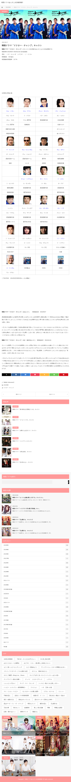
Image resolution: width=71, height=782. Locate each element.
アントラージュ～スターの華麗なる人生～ (53, 667)
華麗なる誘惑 (58, 707)
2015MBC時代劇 (36, 589)
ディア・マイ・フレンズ (27, 683)
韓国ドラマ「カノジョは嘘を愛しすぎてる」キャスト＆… (28, 497)
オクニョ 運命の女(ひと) (39, 671)
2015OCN (35, 593)
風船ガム (35, 711)
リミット (61, 691)
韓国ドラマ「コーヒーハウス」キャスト (23, 420)
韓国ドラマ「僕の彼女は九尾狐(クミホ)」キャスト (26, 409)
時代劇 (36, 646)
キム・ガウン (61, 149)
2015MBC (35, 585)
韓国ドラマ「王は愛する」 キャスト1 (22, 530)
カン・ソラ (61, 208)
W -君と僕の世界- (45, 659)
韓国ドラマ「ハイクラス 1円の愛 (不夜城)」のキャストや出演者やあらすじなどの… (31, 511)
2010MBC (36, 549)
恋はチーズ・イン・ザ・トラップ (13, 703)
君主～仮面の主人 (9, 699)
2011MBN (35, 571)
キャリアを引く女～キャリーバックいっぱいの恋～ (44, 675)
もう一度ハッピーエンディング (13, 667)
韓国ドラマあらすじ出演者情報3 (12, 2)
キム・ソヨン (10, 111)
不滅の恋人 (7, 695)
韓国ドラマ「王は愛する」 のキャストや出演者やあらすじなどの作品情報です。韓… (31, 522)
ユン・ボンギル (43, 208)
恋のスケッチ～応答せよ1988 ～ (44, 699)
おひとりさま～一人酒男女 (11, 663)
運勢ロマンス (24, 711)
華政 (48, 707)
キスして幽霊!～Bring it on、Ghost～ (14, 675)
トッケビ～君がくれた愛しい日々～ (49, 683)
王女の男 (6, 707)
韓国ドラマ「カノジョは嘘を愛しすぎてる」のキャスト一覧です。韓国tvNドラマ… (31, 499)
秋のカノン (16, 707)
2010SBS (4, 11)
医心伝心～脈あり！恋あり (57, 695)
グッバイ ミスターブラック (33, 679)
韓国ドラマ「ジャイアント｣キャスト (22, 441)
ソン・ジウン (61, 238)
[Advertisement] (35, 76)
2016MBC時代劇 (35, 611)
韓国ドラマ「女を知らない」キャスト (22, 462)
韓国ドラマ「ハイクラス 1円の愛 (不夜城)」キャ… (26, 508)
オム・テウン (27, 111)
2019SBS (35, 637)
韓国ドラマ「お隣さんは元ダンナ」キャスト (24, 430)
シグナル (49, 679)
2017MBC (35, 620)
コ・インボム (10, 268)
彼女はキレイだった (24, 699)
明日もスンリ (31, 703)
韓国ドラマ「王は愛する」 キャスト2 (22, 519)
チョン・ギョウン (44, 111)
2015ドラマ (35, 602)
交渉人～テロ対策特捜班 (22, 695)
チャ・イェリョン (61, 111)
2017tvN (35, 629)
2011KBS (36, 562)
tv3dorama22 (11, 382)
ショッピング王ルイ (9, 683)
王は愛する (54, 703)
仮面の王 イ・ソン (39, 695)
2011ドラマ (36, 580)
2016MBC (36, 607)
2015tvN (35, 598)
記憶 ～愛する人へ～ (10, 711)
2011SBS (36, 576)
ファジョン (34, 687)
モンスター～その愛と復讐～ (30, 691)
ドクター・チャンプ (9, 387)
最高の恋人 (43, 703)
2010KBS (36, 545)
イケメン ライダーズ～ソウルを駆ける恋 (15, 671)
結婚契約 (26, 707)
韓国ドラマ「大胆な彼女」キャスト (22, 451)
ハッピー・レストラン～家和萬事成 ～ (15, 687)
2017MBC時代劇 (35, 624)
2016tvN (36, 615)
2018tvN (35, 633)
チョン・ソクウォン (27, 179)
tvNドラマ (35, 642)
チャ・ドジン (44, 179)
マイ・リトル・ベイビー (11, 691)
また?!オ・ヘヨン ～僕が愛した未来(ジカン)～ (37, 663)
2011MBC (36, 567)
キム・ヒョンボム (27, 149)
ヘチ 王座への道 (47, 687)
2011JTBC (35, 558)
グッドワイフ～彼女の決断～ (12, 679)
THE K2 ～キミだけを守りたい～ (26, 659)
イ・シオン (61, 179)
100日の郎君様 (8, 659)
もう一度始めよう (31, 667)
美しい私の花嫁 (38, 707)
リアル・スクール (49, 691)
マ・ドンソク (10, 149)
